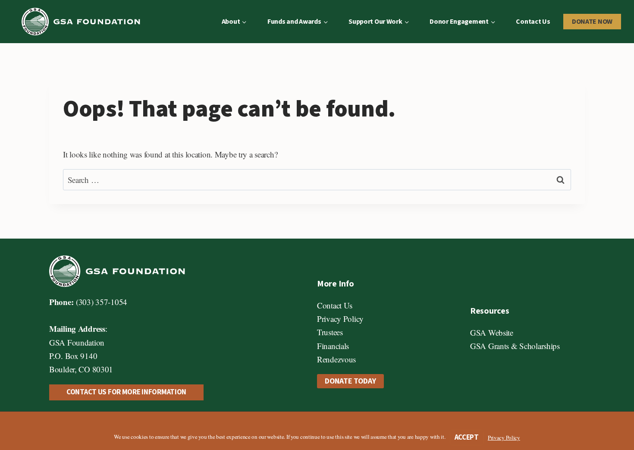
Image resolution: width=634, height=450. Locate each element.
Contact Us (533, 21)
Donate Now (592, 21)
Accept (467, 437)
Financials (333, 345)
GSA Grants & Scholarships (515, 345)
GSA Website (491, 332)
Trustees (330, 332)
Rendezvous (336, 359)
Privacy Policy (340, 318)
